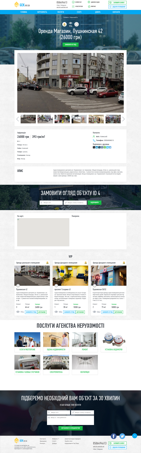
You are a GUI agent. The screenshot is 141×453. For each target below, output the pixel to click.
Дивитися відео (95, 2)
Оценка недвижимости (56, 350)
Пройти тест (78, 2)
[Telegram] (110, 147)
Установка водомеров (113, 350)
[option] (28, 119)
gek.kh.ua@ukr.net (62, 7)
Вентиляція (84, 372)
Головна (23, 12)
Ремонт (85, 350)
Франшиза (43, 441)
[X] (94, 147)
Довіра (97, 12)
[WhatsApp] (105, 147)
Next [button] (97, 83)
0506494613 (62, 2)
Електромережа (56, 372)
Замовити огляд (31, 312)
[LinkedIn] (97, 147)
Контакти (116, 12)
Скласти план (79, 6)
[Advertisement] (70, 382)
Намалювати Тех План (72, 443)
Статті (79, 12)
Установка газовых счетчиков (27, 372)
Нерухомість (42, 12)
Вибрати (55, 439)
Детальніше (42, 312)
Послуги (60, 12)
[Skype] (107, 147)
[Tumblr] (102, 147)
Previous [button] (43, 83)
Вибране (93, 6)
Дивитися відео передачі (73, 439)
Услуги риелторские (27, 350)
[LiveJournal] (99, 147)
